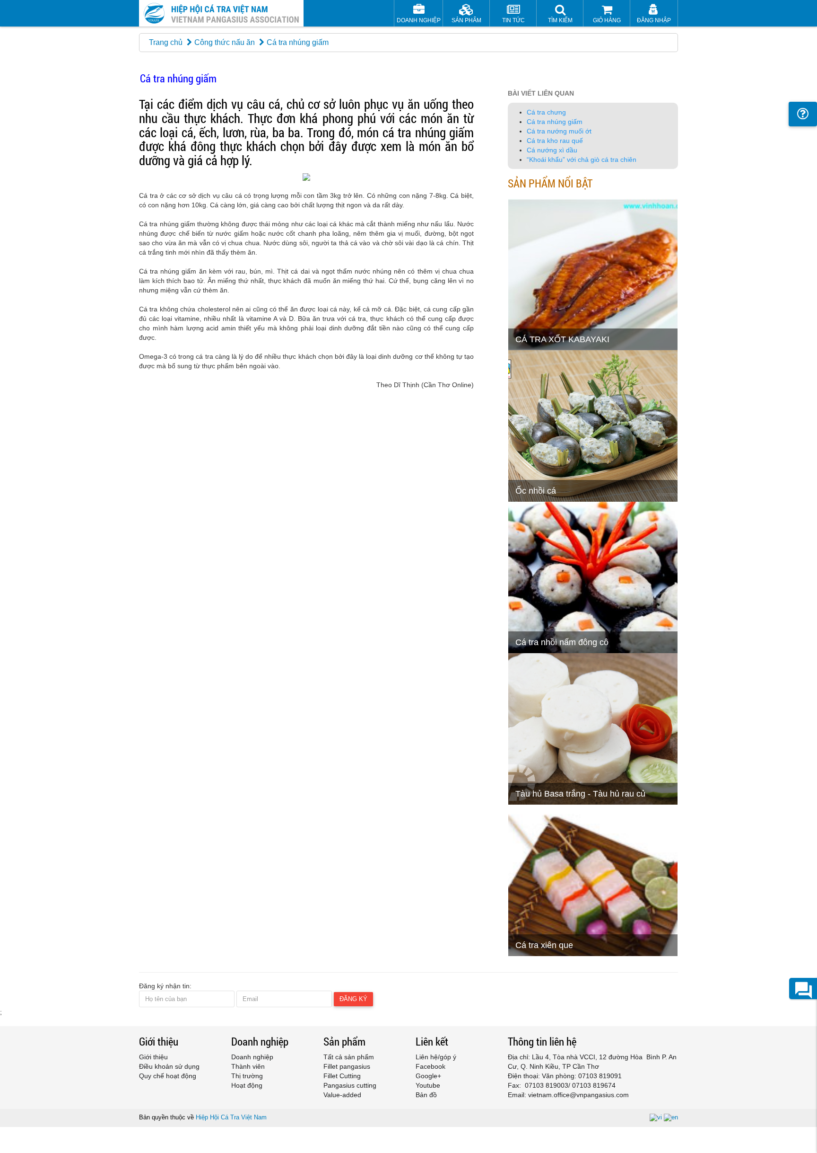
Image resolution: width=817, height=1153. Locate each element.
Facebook (430, 1066)
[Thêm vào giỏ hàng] (519, 319)
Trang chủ (166, 42)
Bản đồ (426, 1095)
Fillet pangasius (346, 1066)
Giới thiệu (153, 1057)
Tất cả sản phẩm (348, 1057)
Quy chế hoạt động (167, 1076)
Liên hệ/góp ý (436, 1057)
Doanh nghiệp (252, 1057)
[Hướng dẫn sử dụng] (803, 114)
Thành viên (248, 1066)
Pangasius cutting (349, 1085)
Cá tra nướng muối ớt (559, 131)
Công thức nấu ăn (224, 42)
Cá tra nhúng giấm (554, 121)
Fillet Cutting (342, 1076)
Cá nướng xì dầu (552, 150)
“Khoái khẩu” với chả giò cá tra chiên (581, 159)
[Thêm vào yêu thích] (543, 319)
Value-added (342, 1095)
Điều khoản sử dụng (169, 1066)
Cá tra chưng (546, 112)
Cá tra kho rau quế (555, 140)
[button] (560, 14)
